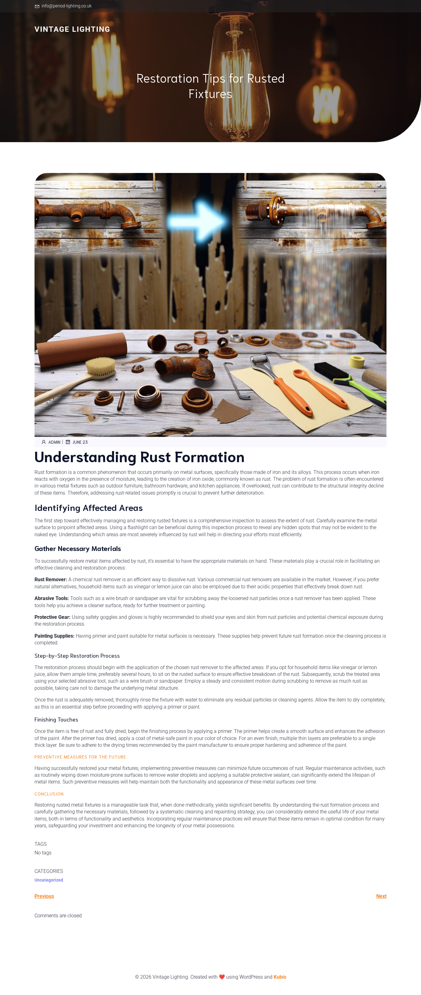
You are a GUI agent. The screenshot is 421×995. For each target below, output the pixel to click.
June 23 (80, 442)
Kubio (280, 977)
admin (54, 442)
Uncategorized (49, 880)
